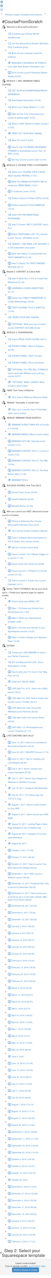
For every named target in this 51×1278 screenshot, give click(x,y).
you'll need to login (37, 1266)
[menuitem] (1, 6)
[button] (1, 2)
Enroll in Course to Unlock (25, 1269)
